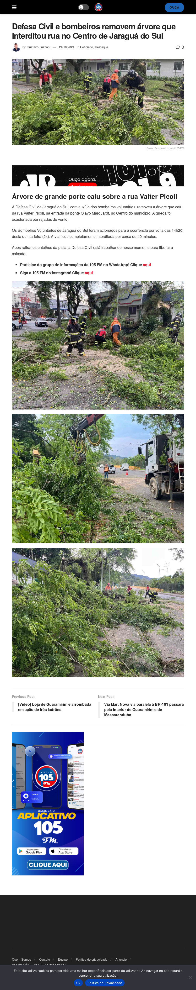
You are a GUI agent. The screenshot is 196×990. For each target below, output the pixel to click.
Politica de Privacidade (104, 983)
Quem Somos (21, 959)
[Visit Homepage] (98, 7)
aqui (147, 264)
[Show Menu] (14, 7)
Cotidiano (86, 47)
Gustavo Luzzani (38, 47)
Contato (44, 959)
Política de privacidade (91, 959)
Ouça (174, 7)
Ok (78, 983)
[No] (190, 977)
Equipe (63, 959)
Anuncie (121, 959)
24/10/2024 (66, 47)
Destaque (101, 47)
